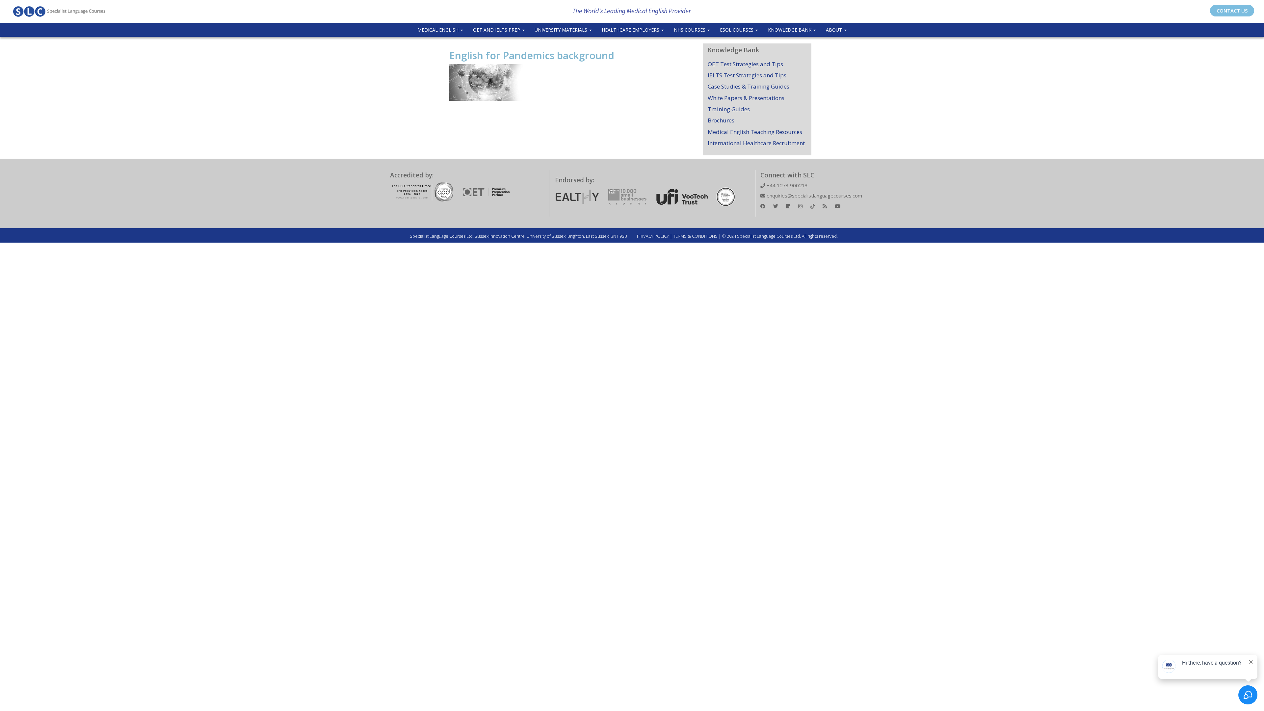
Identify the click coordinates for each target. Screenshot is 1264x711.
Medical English (438, 30)
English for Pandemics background (531, 55)
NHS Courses (690, 30)
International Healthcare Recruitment (756, 143)
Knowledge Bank (790, 30)
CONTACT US (1232, 10)
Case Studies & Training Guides (748, 86)
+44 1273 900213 (786, 185)
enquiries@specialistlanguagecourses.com (813, 195)
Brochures (721, 120)
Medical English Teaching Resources (755, 132)
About (834, 30)
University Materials (562, 30)
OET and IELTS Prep (497, 30)
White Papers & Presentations (746, 98)
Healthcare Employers (631, 30)
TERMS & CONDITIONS (695, 236)
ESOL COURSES (737, 30)
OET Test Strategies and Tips (745, 64)
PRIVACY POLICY (653, 236)
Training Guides (729, 109)
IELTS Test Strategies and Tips (747, 75)
